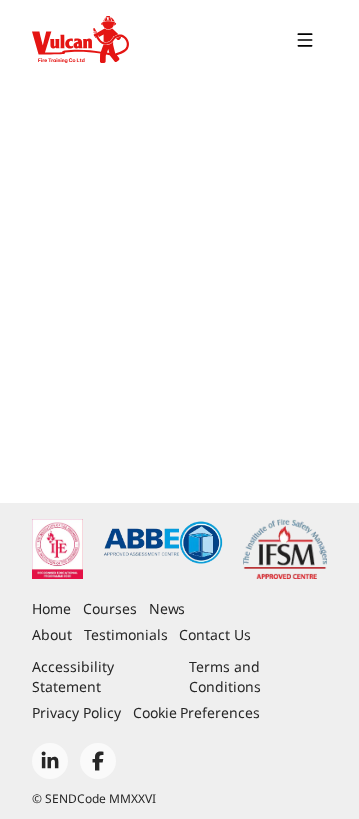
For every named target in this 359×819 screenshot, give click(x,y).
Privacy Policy (76, 712)
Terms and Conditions (225, 676)
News (167, 608)
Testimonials (126, 634)
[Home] (80, 40)
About (52, 634)
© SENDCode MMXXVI (94, 799)
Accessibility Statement (73, 676)
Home (51, 608)
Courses (110, 608)
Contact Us (215, 634)
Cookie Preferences (196, 712)
